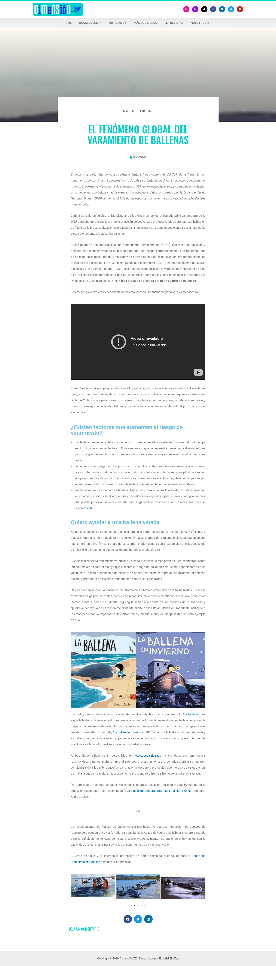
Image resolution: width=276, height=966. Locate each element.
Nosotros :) (200, 23)
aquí (90, 508)
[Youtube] (240, 9)
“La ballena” (191, 714)
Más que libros (145, 23)
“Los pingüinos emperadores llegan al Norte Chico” (158, 791)
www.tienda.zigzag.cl (148, 755)
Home (67, 23)
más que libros (138, 110)
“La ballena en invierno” (128, 732)
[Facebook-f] (213, 9)
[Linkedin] (222, 9)
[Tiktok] (204, 9)
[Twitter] (231, 9)
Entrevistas (173, 23)
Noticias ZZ (117, 23)
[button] (131, 905)
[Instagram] (186, 9)
